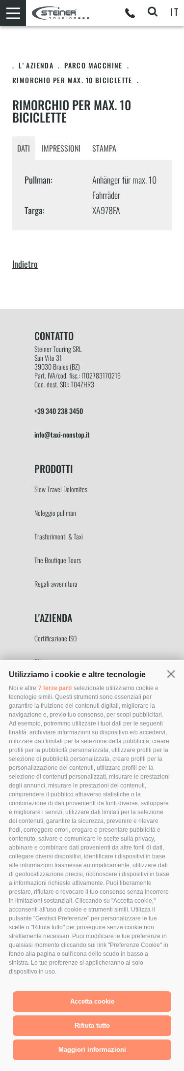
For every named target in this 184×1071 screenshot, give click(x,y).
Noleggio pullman (55, 512)
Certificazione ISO (55, 638)
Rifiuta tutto (92, 1025)
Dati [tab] (23, 148)
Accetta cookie (92, 1001)
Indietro (25, 263)
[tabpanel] (92, 195)
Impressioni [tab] (61, 148)
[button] (170, 674)
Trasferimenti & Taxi (58, 536)
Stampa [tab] (104, 148)
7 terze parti (55, 688)
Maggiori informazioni (92, 1049)
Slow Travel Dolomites (60, 489)
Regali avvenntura (56, 583)
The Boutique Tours (57, 560)
